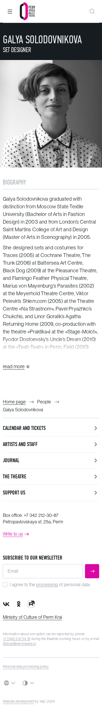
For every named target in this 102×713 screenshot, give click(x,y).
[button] (10, 11)
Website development (18, 701)
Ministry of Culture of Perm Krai (32, 617)
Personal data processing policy (26, 667)
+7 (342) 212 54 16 (16, 639)
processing (47, 584)
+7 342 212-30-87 (41, 515)
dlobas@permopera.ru (19, 644)
